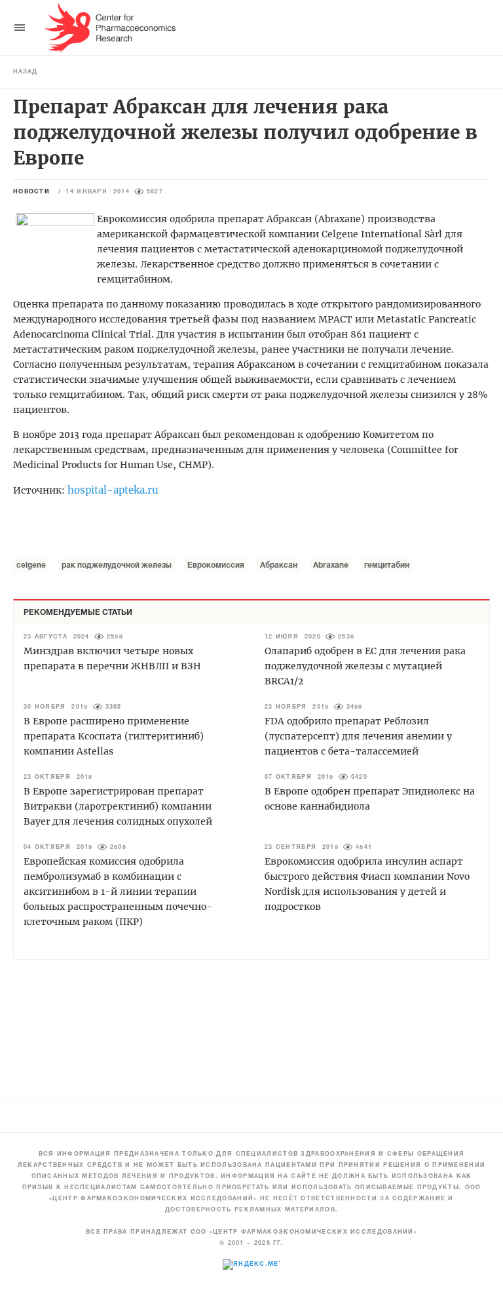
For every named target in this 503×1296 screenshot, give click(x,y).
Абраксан (278, 565)
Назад (25, 72)
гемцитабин (386, 565)
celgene (31, 565)
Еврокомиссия (215, 565)
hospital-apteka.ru (112, 490)
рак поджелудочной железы (117, 565)
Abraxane (330, 565)
